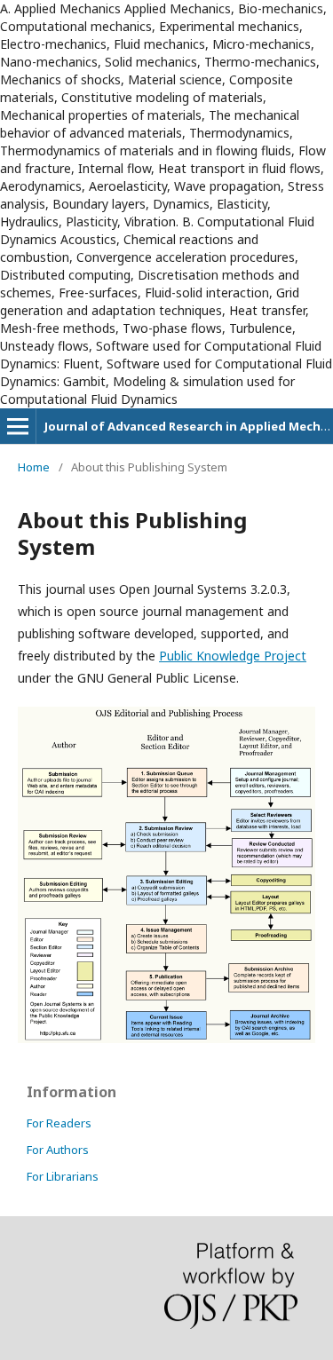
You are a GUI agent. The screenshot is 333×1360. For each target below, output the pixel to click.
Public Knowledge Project (232, 655)
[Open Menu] (18, 426)
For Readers (59, 1123)
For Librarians (63, 1176)
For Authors (58, 1150)
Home (34, 467)
